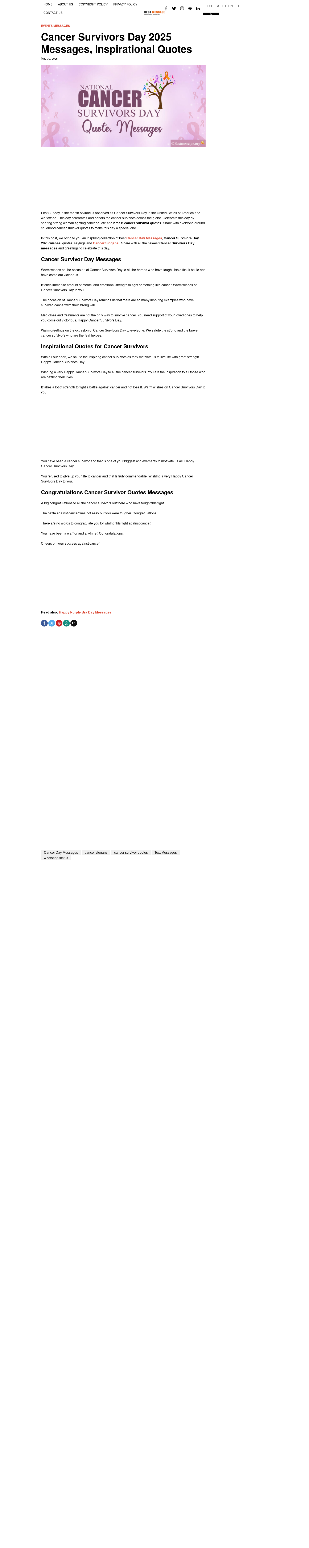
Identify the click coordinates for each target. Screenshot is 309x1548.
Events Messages (55, 26)
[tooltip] (166, 8)
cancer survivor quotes (131, 852)
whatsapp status (56, 857)
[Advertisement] (123, 181)
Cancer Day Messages (61, 852)
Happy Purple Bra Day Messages (85, 612)
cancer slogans (96, 852)
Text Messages (165, 852)
